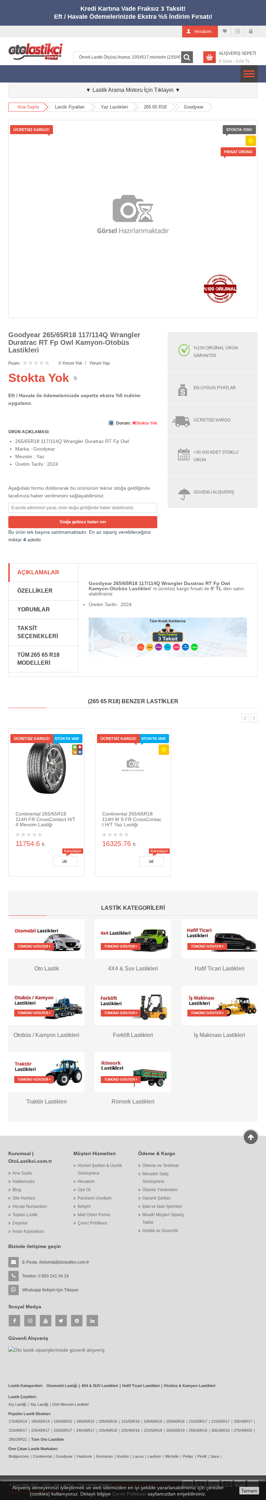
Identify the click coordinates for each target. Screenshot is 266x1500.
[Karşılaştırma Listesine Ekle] (65, 861)
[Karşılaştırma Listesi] (224, 31)
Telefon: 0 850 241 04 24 (45, 1276)
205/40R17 (243, 1421)
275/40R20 (243, 1430)
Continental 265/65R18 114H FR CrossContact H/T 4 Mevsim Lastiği (46, 819)
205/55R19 (175, 1430)
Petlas (188, 1456)
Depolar (20, 1223)
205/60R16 (175, 1421)
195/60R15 (63, 1421)
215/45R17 (18, 1430)
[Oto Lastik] (46, 938)
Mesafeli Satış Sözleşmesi (155, 1177)
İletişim (84, 1206)
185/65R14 (40, 1421)
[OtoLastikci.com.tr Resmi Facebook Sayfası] (14, 1321)
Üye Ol (84, 1189)
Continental (42, 1456)
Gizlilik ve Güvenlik (160, 1230)
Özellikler (35, 591)
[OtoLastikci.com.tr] (35, 51)
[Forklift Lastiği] (133, 1005)
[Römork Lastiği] (133, 1071)
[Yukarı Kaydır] (251, 1137)
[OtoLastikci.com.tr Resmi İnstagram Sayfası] (30, 1321)
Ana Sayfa (28, 107)
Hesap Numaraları (29, 1206)
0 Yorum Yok (70, 363)
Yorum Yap (99, 363)
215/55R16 (130, 1421)
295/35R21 (18, 1439)
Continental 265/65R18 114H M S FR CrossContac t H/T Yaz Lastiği (131, 819)
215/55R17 (220, 1421)
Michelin (172, 1456)
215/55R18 (153, 1430)
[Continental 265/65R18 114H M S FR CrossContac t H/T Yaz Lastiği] (133, 766)
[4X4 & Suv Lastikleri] (133, 938)
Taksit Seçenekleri (37, 632)
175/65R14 (18, 1421)
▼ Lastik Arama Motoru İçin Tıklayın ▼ (133, 90)
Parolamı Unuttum (95, 1198)
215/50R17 (198, 1421)
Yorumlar (33, 609)
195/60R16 (153, 1421)
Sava (214, 1456)
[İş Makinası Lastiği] (219, 1005)
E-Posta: (55, 1262)
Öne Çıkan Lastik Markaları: (33, 1449)
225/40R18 (108, 1430)
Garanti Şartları (156, 1198)
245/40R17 (85, 1430)
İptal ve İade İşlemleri (162, 1206)
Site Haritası (23, 1198)
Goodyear (193, 107)
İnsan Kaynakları (28, 1231)
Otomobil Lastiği (61, 1386)
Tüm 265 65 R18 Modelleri (38, 659)
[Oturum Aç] (251, 31)
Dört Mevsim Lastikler (70, 1404)
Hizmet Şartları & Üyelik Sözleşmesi (100, 1169)
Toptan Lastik (24, 1214)
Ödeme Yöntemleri (160, 1189)
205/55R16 (108, 1421)
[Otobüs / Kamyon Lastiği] (46, 1005)
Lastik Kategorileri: (25, 1386)
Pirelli (201, 1456)
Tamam (249, 1490)
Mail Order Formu (94, 1214)
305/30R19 (220, 1430)
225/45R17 (40, 1430)
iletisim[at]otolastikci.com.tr (64, 1262)
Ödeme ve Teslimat (160, 1165)
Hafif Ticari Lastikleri (141, 1386)
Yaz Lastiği (39, 1404)
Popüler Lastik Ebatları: (29, 1414)
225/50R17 (63, 1430)
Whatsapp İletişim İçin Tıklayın (50, 1290)
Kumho (123, 1456)
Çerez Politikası (92, 1223)
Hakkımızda (23, 1181)
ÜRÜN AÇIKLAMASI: (29, 431)
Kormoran (104, 1456)
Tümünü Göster (33, 946)
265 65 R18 (155, 107)
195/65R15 (85, 1421)
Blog (16, 1189)
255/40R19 (198, 1430)
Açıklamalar (38, 572)
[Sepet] (237, 31)
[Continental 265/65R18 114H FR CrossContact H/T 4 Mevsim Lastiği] (46, 766)
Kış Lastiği (17, 1404)
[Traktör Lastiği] (46, 1071)
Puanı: (14, 363)
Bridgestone (19, 1456)
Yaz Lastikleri (114, 107)
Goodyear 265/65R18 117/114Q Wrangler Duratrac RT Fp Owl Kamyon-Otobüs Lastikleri (74, 342)
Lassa (138, 1456)
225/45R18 (130, 1430)
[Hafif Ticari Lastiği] (219, 938)
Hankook (84, 1456)
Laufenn (154, 1456)
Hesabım (86, 1181)
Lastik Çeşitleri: (22, 1397)
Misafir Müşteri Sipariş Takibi (163, 1218)
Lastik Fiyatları (70, 107)
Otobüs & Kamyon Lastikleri (189, 1386)
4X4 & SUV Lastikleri (99, 1386)
